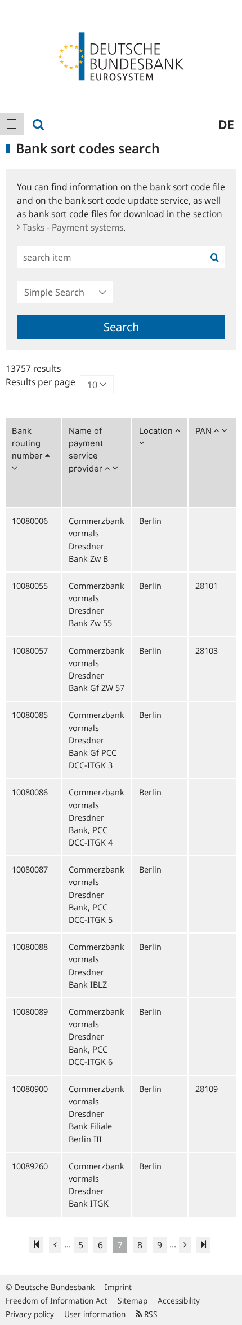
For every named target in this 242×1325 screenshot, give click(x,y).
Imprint (118, 1287)
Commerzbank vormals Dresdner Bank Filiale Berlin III (96, 1113)
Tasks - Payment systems (73, 227)
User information (95, 1314)
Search (121, 326)
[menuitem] (12, 124)
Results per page (40, 382)
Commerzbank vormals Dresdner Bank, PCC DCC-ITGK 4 (96, 817)
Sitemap (132, 1300)
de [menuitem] (226, 124)
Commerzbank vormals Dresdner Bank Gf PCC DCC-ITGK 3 (96, 740)
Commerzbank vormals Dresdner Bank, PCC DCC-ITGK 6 (96, 1036)
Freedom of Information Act (56, 1300)
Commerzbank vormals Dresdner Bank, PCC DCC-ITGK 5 (96, 894)
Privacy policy (30, 1314)
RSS (150, 1314)
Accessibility (179, 1300)
